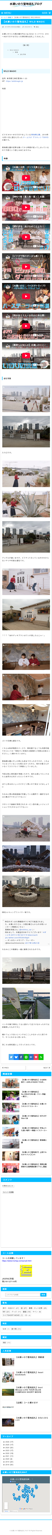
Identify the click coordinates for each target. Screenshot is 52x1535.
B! (31, 1057)
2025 (7, 1444)
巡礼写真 (23, 54)
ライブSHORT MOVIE (12, 1315)
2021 (7, 1456)
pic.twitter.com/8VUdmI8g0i (17, 937)
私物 (6, 1329)
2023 (7, 1450)
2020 (7, 1459)
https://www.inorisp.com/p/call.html (16, 1260)
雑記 (6, 1342)
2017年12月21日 (32, 943)
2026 (7, 1442)
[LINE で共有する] (26, 1057)
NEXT (45, 1068)
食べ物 (15, 1329)
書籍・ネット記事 (37, 1308)
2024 (7, 1447)
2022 (7, 1453)
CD (27, 1315)
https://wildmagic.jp (14, 81)
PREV (6, 1068)
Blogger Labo (30, 1533)
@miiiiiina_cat (25, 929)
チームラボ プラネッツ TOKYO (35, 137)
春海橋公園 (35, 134)
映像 (16, 52)
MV (6, 1311)
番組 (37, 27)
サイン (36, 1311)
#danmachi (33, 935)
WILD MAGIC (14, 50)
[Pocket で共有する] (36, 1057)
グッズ (16, 1311)
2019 (7, 1461)
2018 (7, 1464)
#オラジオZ (16, 935)
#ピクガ (24, 935)
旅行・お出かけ (10, 1308)
